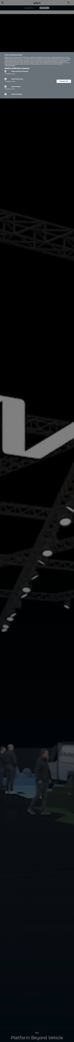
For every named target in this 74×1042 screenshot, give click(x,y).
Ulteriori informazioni (10, 65)
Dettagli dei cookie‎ (10, 73)
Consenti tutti (63, 81)
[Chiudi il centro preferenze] (72, 55)
